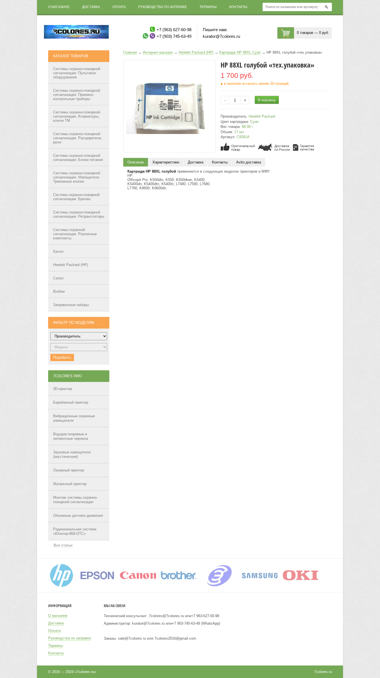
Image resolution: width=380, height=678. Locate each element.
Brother (59, 291)
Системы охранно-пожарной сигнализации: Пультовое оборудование (76, 73)
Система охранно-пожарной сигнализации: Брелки (76, 197)
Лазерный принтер (68, 470)
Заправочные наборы (71, 305)
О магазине (59, 7)
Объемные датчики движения (78, 515)
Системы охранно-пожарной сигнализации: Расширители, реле (77, 138)
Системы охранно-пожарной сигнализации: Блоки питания (78, 157)
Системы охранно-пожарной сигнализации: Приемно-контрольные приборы (76, 94)
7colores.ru (323, 672)
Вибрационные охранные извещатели (74, 418)
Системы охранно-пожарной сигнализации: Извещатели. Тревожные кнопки (76, 177)
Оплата (119, 7)
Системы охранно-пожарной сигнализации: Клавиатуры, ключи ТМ (76, 116)
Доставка (91, 7)
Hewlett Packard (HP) (70, 265)
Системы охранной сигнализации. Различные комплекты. (75, 234)
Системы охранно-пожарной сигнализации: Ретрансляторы (78, 214)
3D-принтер (62, 389)
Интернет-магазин (158, 52)
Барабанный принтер (70, 402)
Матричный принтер (70, 484)
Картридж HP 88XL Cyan (240, 52)
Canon (58, 278)
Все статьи (63, 545)
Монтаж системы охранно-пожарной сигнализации (75, 499)
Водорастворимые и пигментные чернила (70, 436)
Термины (208, 7)
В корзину (267, 100)
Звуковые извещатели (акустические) (72, 454)
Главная (130, 52)
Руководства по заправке (162, 7)
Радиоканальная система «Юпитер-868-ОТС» (74, 531)
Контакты (238, 7)
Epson (58, 251)
